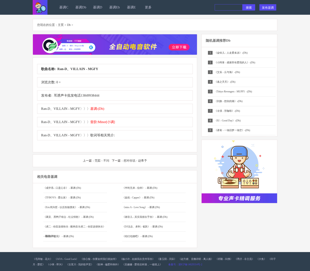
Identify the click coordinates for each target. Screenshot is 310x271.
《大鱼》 (261, 259)
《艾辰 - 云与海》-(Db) (227, 72)
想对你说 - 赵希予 (135, 160)
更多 (148, 7)
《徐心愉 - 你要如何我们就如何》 (99, 259)
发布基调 (268, 7)
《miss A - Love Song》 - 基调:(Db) (141, 207)
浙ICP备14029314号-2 (190, 264)
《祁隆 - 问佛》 (224, 259)
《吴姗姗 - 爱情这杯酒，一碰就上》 (142, 264)
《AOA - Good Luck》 (66, 259)
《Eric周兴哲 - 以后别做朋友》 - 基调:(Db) (66, 207)
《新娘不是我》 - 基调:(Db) (58, 236)
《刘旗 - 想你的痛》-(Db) (228, 101)
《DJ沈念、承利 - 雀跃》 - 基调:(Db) (142, 226)
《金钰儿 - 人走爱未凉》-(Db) (231, 52)
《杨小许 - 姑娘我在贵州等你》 (137, 259)
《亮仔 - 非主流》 (244, 259)
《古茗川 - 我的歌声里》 (79, 264)
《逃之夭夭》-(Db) (224, 81)
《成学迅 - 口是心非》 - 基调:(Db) (62, 187)
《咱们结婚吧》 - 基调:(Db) (137, 236)
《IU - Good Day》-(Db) (227, 120)
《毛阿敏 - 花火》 (43, 259)
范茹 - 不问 (102, 160)
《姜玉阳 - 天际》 (167, 259)
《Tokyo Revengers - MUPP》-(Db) (233, 91)
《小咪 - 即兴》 (55, 264)
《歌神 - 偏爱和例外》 (107, 264)
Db (69, 25)
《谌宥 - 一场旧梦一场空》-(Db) (232, 130)
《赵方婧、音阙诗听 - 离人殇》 (195, 259)
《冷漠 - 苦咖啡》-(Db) (227, 110)
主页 (61, 25)
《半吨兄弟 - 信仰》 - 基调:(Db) (139, 187)
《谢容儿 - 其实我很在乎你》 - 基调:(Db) (144, 216)
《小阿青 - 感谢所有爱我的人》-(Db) (234, 62)
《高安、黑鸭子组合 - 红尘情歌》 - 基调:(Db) (68, 216)
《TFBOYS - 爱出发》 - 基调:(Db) (62, 197)
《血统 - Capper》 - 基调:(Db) (138, 197)
